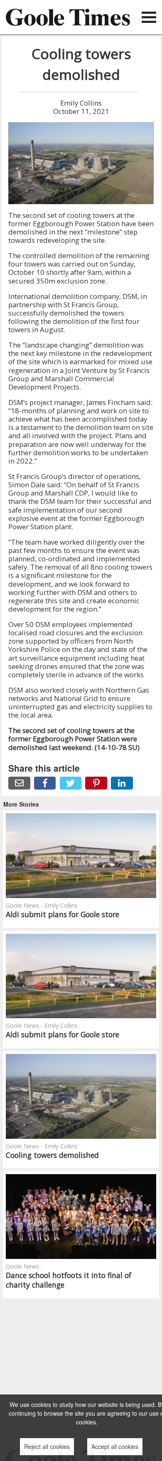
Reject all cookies (47, 1446)
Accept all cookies (114, 1446)
